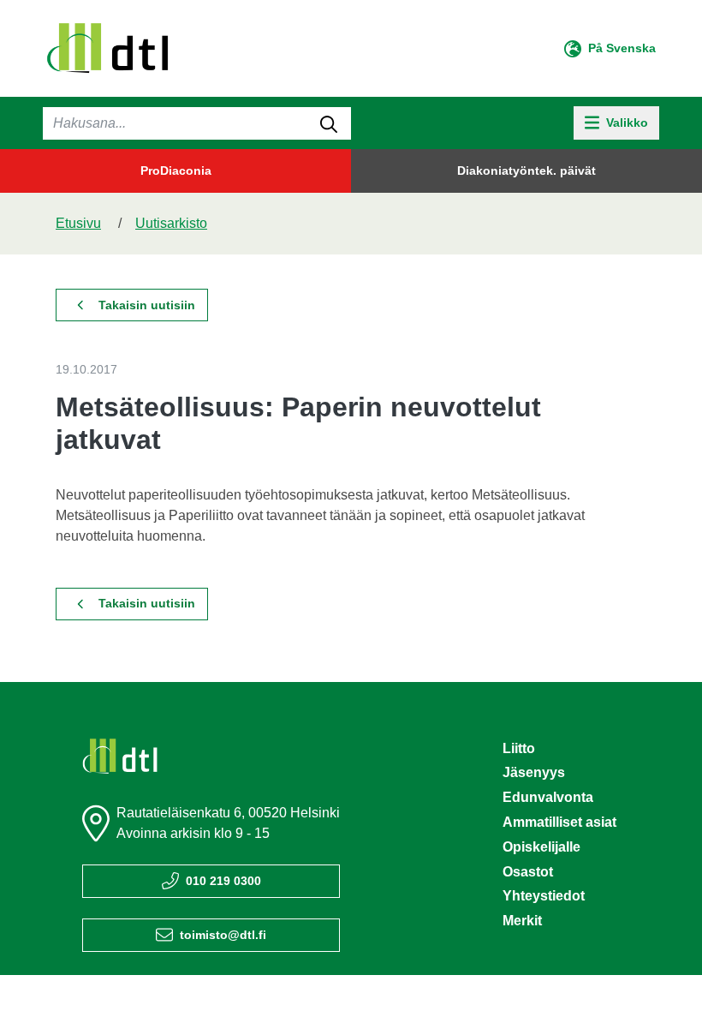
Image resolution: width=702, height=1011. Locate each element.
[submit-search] (328, 123)
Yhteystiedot (544, 895)
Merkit (522, 920)
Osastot (528, 871)
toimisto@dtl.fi (223, 935)
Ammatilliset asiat (559, 822)
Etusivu (78, 223)
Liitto (519, 748)
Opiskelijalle (541, 847)
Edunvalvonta (548, 797)
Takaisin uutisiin (146, 305)
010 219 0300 (223, 881)
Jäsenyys (534, 772)
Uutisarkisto (171, 223)
